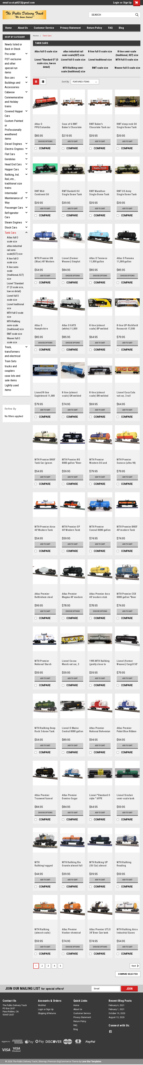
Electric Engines (14, 149)
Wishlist (42, 1005)
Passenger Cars (14, 207)
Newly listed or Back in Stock (13, 47)
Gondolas (10, 159)
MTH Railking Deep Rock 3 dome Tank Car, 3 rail (45, 731)
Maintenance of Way (14, 200)
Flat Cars (10, 154)
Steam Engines (13, 222)
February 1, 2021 (117, 1009)
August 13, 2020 (117, 1017)
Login (116, 2)
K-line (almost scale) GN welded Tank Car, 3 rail (71, 395)
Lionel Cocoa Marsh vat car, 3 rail (70, 664)
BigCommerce (64, 1061)
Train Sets (10, 361)
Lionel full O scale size (13, 297)
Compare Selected (128, 974)
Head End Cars (13, 164)
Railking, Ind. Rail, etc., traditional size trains (13, 181)
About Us (23, 27)
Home (8, 27)
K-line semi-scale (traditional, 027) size (15, 273)
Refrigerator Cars (11, 215)
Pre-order (10, 54)
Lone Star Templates (91, 1061)
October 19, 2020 (117, 1013)
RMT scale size (14, 333)
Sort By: (65, 81)
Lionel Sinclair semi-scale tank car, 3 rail (125, 798)
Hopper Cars (12, 169)
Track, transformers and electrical (12, 351)
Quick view (45, 111)
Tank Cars (10, 232)
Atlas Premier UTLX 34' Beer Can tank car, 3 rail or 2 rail (100, 932)
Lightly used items (12, 388)
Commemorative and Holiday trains (14, 102)
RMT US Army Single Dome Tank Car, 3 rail (127, 194)
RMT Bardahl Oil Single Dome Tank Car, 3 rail (72, 194)
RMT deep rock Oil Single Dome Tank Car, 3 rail (127, 127)
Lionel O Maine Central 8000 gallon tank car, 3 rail (72, 731)
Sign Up (127, 2)
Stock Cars (11, 227)
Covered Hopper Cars (14, 114)
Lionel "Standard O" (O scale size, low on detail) (15, 287)
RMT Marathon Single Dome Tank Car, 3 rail (99, 194)
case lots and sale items (12, 378)
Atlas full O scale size (12, 239)
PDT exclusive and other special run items (13, 65)
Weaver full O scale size (13, 340)
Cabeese (10, 92)
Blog (121, 27)
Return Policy (94, 27)
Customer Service (44, 27)
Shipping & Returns (47, 1013)
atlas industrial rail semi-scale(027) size (14, 249)
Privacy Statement (70, 27)
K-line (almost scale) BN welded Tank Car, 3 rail (98, 395)
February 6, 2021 (117, 1005)
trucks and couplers (11, 368)
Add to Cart (73, 141)
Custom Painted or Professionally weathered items (14, 129)
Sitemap (42, 1061)
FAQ (110, 27)
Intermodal (11, 193)
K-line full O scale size (12, 260)
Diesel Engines (13, 144)
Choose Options (45, 141)
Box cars (10, 77)
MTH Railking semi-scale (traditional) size (15, 325)
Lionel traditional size (15, 306)
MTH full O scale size (15, 314)
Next (134, 966)
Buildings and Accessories (12, 85)
